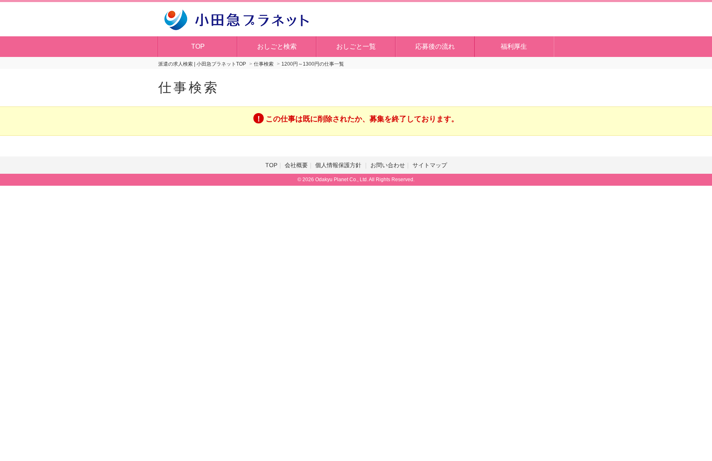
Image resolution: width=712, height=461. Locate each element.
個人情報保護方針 (339, 165)
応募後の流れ (435, 46)
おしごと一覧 (356, 46)
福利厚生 (514, 46)
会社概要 (296, 165)
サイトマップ (429, 165)
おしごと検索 (277, 46)
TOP (198, 46)
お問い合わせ (387, 165)
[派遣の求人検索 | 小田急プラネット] (236, 18)
